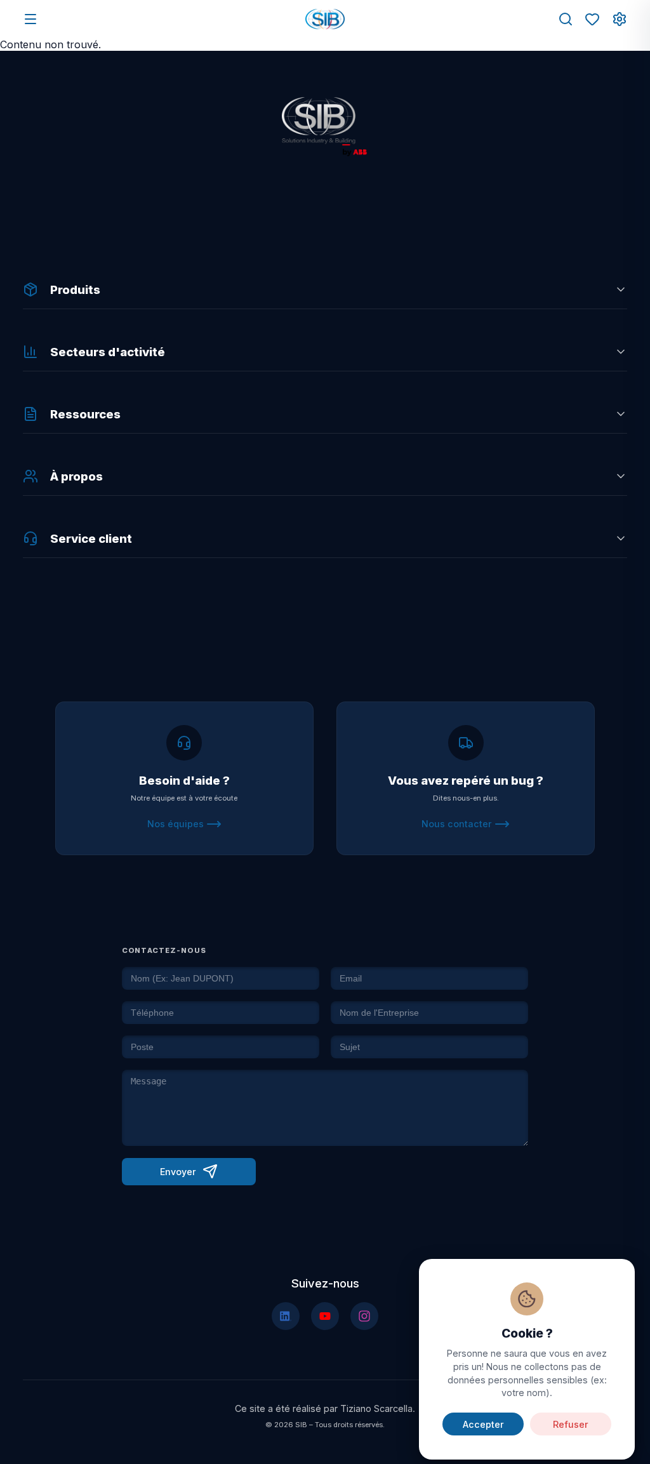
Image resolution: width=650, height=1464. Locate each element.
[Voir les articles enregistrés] (592, 19)
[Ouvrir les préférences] (619, 19)
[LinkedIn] (286, 1316)
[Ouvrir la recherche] (565, 19)
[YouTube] (325, 1316)
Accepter (483, 1424)
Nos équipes (175, 823)
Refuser (570, 1424)
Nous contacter (456, 823)
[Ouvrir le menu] (30, 19)
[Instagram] (364, 1316)
